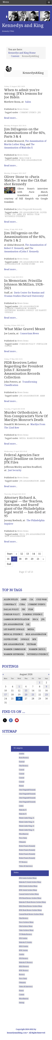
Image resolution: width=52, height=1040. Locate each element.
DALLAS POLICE (11, 609)
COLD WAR (41, 599)
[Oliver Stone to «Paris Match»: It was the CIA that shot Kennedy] (9, 190)
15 (39, 553)
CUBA (22, 604)
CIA (14, 214)
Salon (28, 102)
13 (27, 553)
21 (38, 559)
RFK (34, 639)
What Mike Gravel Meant (24, 329)
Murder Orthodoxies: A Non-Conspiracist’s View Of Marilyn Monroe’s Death (26, 416)
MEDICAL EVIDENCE (13, 634)
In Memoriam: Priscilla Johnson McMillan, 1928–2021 (24, 284)
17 (5, 694)
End (9, 564)
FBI (23, 609)
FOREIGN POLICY (27, 344)
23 (46, 694)
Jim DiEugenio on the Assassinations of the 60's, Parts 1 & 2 (24, 236)
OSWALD (25, 639)
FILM (37, 214)
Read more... (10, 118)
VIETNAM (31, 644)
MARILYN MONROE (36, 438)
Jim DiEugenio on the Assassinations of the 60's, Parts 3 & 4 (24, 132)
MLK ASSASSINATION (31, 160)
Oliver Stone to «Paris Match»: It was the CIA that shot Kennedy (25, 180)
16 (8, 559)
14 (33, 553)
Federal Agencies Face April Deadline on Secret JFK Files (24, 458)
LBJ (27, 624)
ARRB (19, 214)
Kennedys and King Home (22, 53)
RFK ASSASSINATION (14, 644)
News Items (22, 109)
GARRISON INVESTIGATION (16, 619)
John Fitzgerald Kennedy (29, 209)
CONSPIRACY (10, 604)
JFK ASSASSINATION (29, 212)
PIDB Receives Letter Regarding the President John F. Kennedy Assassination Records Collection (23, 370)
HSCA (22, 534)
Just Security (14, 470)
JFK (39, 112)
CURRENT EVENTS (27, 112)
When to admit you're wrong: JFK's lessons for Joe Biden (23, 93)
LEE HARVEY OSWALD (14, 629)
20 (32, 559)
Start (9, 553)
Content (15, 56)
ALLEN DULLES (11, 599)
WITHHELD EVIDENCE (15, 216)
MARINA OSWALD (25, 310)
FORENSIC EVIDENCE (32, 614)
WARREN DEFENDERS (14, 654)
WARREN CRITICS (37, 649)
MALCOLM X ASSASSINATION (18, 159)
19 (26, 559)
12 (21, 553)
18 (20, 559)
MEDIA (30, 214)
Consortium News (29, 333)
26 (19, 698)
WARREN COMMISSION (15, 308)
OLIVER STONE (28, 264)
